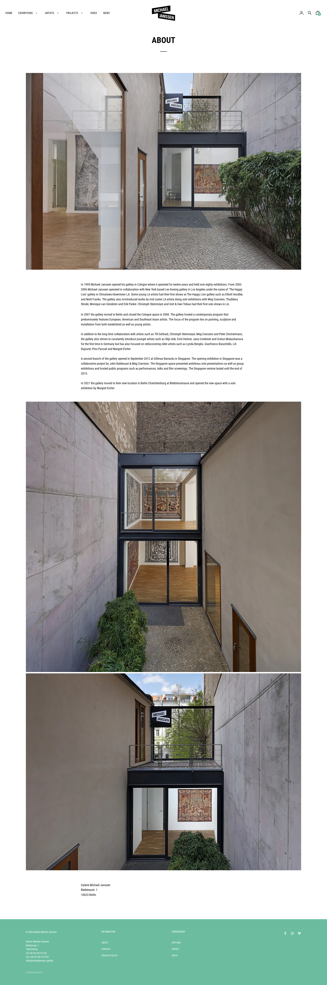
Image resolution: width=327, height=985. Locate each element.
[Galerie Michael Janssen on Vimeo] (299, 933)
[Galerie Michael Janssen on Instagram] (292, 933)
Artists (49, 13)
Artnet (175, 949)
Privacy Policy (110, 955)
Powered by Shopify (34, 972)
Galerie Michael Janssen (45, 932)
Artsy (175, 955)
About (105, 942)
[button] (318, 13)
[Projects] (81, 13)
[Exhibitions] (36, 13)
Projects (72, 13)
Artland (176, 942)
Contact (106, 949)
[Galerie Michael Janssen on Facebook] (285, 933)
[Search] (309, 13)
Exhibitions (25, 13)
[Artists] (57, 13)
